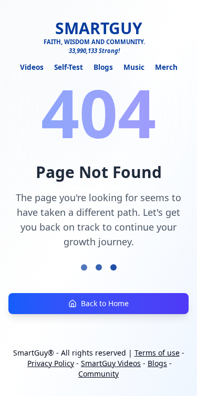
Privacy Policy (50, 363)
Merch (166, 67)
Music (133, 67)
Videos (32, 67)
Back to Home (105, 303)
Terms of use (157, 353)
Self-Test (68, 67)
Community (98, 374)
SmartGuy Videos (111, 363)
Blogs (103, 67)
